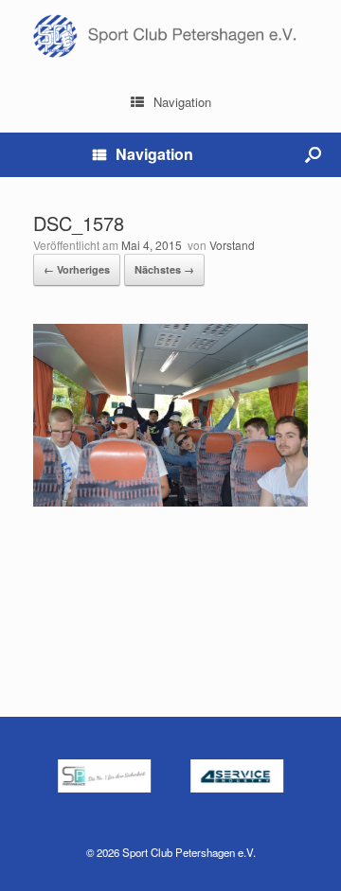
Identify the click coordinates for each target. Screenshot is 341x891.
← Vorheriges (77, 269)
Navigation (182, 102)
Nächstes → (164, 269)
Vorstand (232, 245)
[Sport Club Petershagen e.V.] (170, 36)
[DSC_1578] (170, 501)
